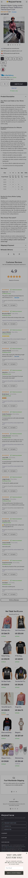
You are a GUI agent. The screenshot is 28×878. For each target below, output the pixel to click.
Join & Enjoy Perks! (14, 873)
